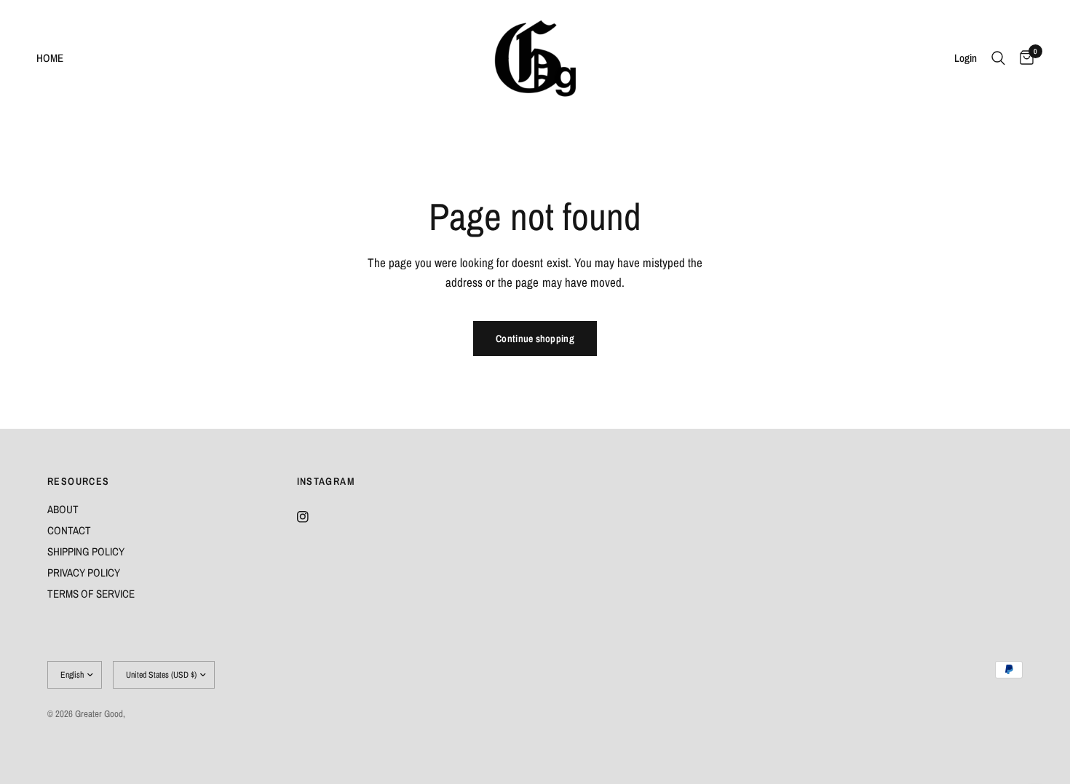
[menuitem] (55, 58)
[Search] (998, 58)
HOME (49, 58)
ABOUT (63, 509)
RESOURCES (78, 481)
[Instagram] (313, 517)
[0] (1023, 58)
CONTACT (69, 530)
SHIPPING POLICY (85, 551)
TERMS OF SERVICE (91, 593)
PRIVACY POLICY (83, 572)
